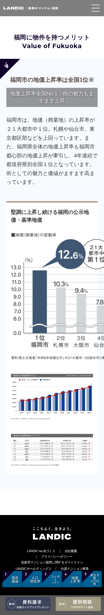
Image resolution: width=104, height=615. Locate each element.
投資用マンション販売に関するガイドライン (52, 562)
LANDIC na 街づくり (41, 551)
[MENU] (96, 8)
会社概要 (71, 551)
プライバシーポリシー (56, 556)
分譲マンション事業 (75, 568)
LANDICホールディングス (33, 568)
